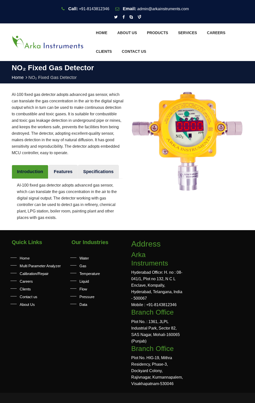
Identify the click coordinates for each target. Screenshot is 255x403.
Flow (83, 289)
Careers (216, 33)
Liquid (84, 281)
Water (84, 258)
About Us (127, 33)
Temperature (89, 273)
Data (83, 304)
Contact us (134, 51)
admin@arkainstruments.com (163, 9)
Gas (82, 266)
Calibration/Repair (34, 273)
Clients (104, 51)
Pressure (86, 297)
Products (157, 33)
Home (101, 33)
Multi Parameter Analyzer (40, 266)
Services (187, 33)
